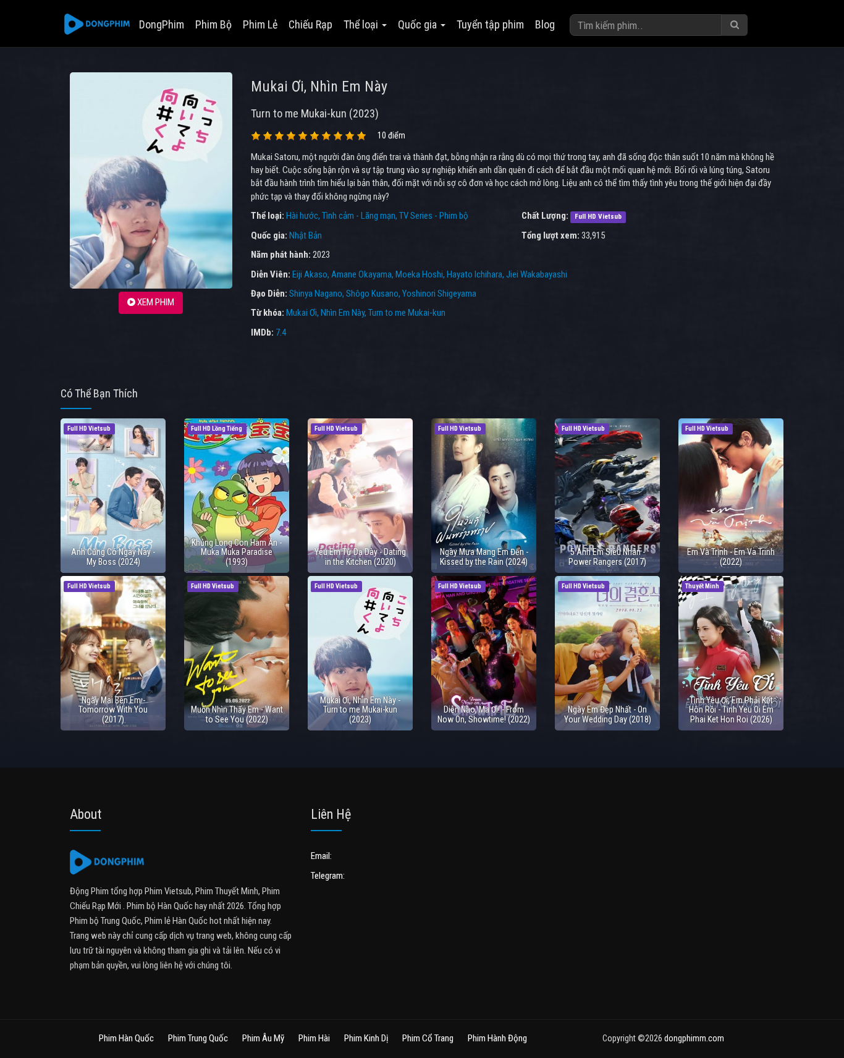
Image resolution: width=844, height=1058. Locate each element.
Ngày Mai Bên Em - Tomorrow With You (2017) (113, 709)
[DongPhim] (97, 24)
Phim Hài (314, 1038)
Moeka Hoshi (419, 274)
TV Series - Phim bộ (433, 215)
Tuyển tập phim (490, 24)
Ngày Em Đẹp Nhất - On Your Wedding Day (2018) (607, 714)
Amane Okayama (361, 274)
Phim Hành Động (497, 1038)
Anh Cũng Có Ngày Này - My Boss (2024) (113, 556)
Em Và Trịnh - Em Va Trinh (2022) (731, 556)
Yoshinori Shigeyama (439, 293)
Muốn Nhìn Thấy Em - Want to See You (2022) (237, 714)
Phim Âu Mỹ (263, 1038)
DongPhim (161, 24)
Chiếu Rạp (310, 24)
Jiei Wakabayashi (536, 274)
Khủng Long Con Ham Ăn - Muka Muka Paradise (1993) (237, 552)
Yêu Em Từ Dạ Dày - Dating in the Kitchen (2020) (360, 556)
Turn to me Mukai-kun (406, 312)
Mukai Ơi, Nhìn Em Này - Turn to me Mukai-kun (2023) (360, 709)
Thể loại (362, 24)
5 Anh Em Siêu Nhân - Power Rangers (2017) (607, 556)
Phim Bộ (213, 24)
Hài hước (302, 215)
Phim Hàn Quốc (126, 1038)
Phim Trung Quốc (198, 1038)
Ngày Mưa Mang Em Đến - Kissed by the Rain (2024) (484, 556)
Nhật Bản (305, 235)
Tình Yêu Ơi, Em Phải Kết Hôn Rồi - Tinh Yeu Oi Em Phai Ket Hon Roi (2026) (731, 709)
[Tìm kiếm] (735, 25)
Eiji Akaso (309, 274)
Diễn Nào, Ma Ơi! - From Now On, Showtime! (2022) (483, 714)
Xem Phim (154, 302)
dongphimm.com (694, 1038)
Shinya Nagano (315, 293)
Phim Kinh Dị (366, 1038)
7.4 (281, 332)
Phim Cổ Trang (428, 1038)
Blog (545, 24)
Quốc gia (418, 24)
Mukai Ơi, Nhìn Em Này (325, 312)
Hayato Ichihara (474, 274)
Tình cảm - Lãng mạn (358, 215)
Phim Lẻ (260, 24)
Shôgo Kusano (372, 293)
